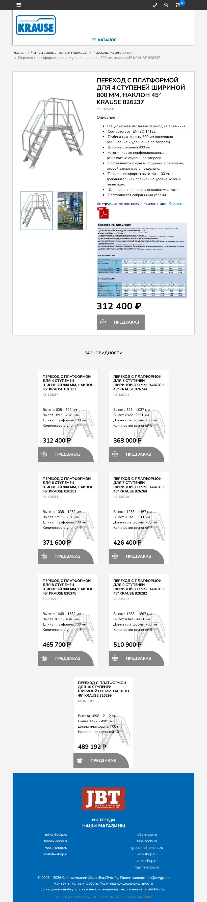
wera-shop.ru (56, 847)
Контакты (62, 883)
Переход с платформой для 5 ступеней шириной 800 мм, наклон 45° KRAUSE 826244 (138, 383)
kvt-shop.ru (147, 854)
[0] (176, 5)
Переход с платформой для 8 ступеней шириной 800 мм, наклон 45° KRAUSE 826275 (68, 587)
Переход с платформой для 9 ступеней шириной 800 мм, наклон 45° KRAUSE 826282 (138, 587)
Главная (19, 52)
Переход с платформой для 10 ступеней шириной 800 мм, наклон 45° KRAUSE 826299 (103, 689)
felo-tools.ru (147, 841)
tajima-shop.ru (147, 867)
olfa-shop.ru (147, 834)
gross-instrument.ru (147, 847)
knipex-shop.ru (56, 841)
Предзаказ (126, 322)
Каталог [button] (106, 40)
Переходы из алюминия (112, 52)
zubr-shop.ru (147, 860)
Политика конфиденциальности (126, 883)
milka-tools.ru (56, 834)
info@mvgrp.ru (158, 877)
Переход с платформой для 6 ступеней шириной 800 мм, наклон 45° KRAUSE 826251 (68, 485)
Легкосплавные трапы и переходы (59, 52)
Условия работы (85, 883)
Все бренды (103, 820)
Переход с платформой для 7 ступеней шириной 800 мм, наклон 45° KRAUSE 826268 (138, 485)
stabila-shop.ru (56, 854)
